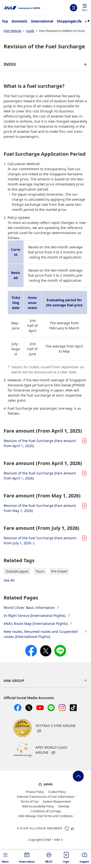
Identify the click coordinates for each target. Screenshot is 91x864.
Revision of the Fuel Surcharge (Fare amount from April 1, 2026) (40, 475)
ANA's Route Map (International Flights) (36, 623)
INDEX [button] (10, 64)
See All (9, 580)
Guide (30, 31)
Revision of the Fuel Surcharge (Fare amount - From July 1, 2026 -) (41, 540)
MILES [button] (48, 861)
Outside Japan (17, 571)
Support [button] (84, 861)
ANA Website (12, 31)
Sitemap (63, 806)
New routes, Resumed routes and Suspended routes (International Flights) (41, 634)
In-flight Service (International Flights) (35, 615)
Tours (39, 571)
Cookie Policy (57, 791)
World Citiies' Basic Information (29, 607)
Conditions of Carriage (46, 811)
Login (73, 7)
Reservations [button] (27, 861)
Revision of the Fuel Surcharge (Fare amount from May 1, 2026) (40, 508)
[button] (84, 8)
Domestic (19, 21)
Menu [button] (5, 861)
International (42, 21)
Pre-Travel (59, 571)
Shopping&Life (69, 21)
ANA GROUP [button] (14, 680)
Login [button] (66, 861)
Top (5, 21)
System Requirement (57, 801)
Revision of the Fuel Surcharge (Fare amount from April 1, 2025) (40, 443)
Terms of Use (30, 801)
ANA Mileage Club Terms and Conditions (45, 816)
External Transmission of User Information (45, 796)
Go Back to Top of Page (78, 776)
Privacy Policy (35, 791)
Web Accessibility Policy (38, 806)
